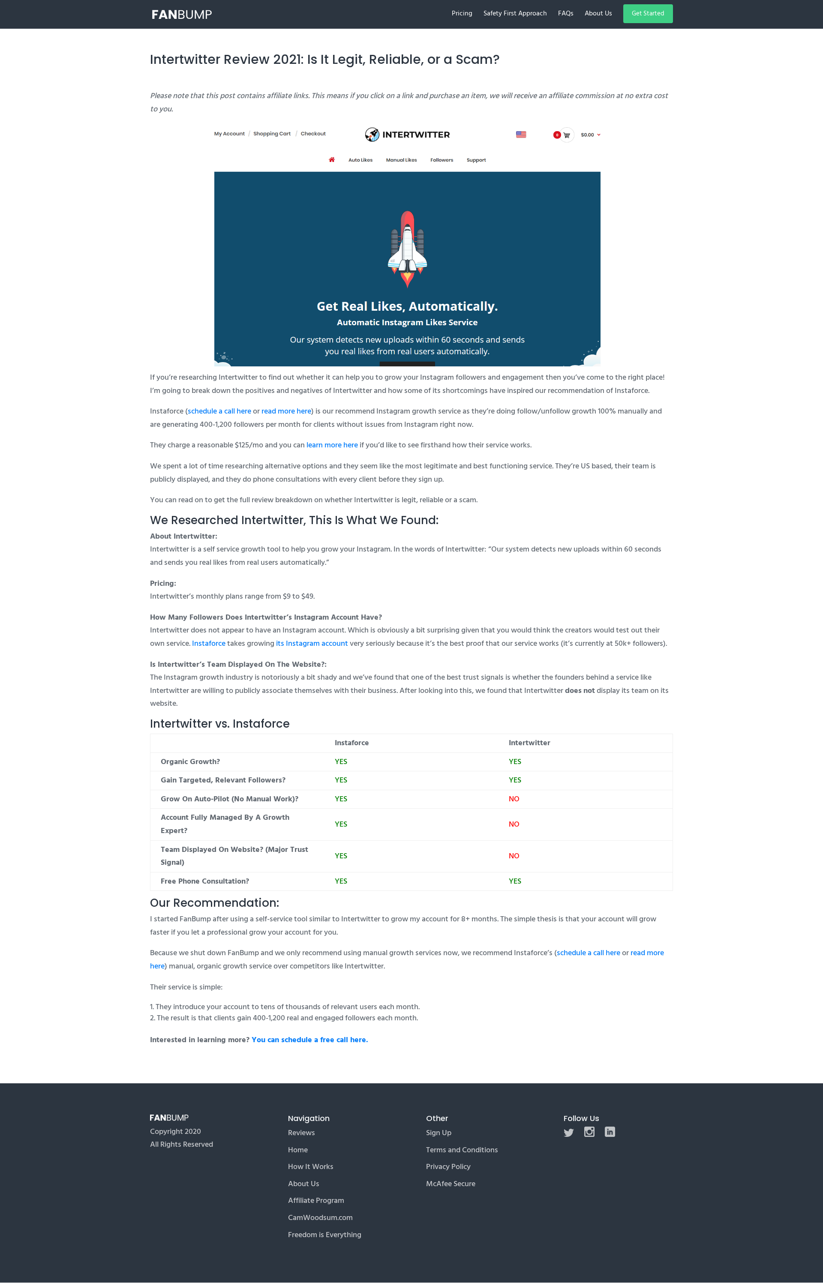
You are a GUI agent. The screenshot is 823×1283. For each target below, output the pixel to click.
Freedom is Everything (324, 1235)
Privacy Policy (448, 1166)
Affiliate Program (316, 1200)
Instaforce (208, 643)
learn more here (332, 445)
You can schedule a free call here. (310, 1040)
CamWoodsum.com (320, 1217)
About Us (598, 14)
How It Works (310, 1166)
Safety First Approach (515, 14)
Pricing (462, 14)
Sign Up (438, 1133)
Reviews (301, 1133)
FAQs (566, 14)
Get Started (648, 13)
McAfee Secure (450, 1184)
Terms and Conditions (462, 1150)
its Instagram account (312, 643)
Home (298, 1150)
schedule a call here (219, 411)
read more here (286, 411)
